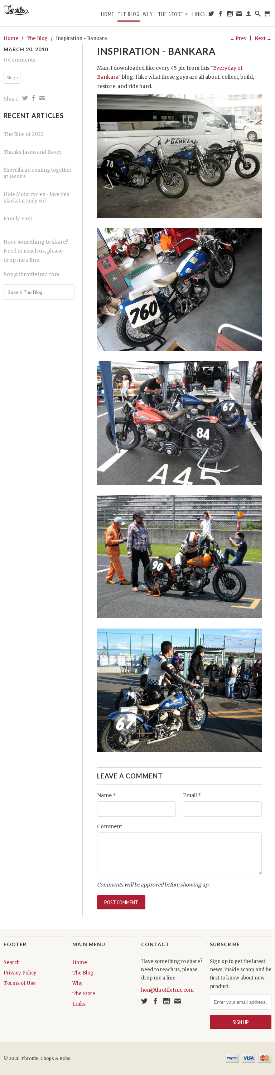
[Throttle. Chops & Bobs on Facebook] (221, 15)
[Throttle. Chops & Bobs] (34, 10)
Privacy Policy (20, 973)
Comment (109, 826)
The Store (173, 14)
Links (198, 14)
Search (12, 962)
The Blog (128, 14)
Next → (263, 38)
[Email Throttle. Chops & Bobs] (239, 15)
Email (192, 795)
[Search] (258, 15)
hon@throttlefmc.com (31, 274)
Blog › (12, 77)
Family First (18, 219)
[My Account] (249, 15)
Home (107, 14)
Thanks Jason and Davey (33, 152)
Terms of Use (20, 983)
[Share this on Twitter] (24, 98)
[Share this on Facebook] (33, 98)
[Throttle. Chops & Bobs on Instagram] (230, 15)
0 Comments (19, 60)
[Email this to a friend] (41, 98)
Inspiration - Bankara (156, 51)
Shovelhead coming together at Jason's (38, 173)
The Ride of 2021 (23, 134)
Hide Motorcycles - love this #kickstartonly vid (36, 197)
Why (148, 14)
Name (106, 795)
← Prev (238, 38)
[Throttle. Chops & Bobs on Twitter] (211, 15)
